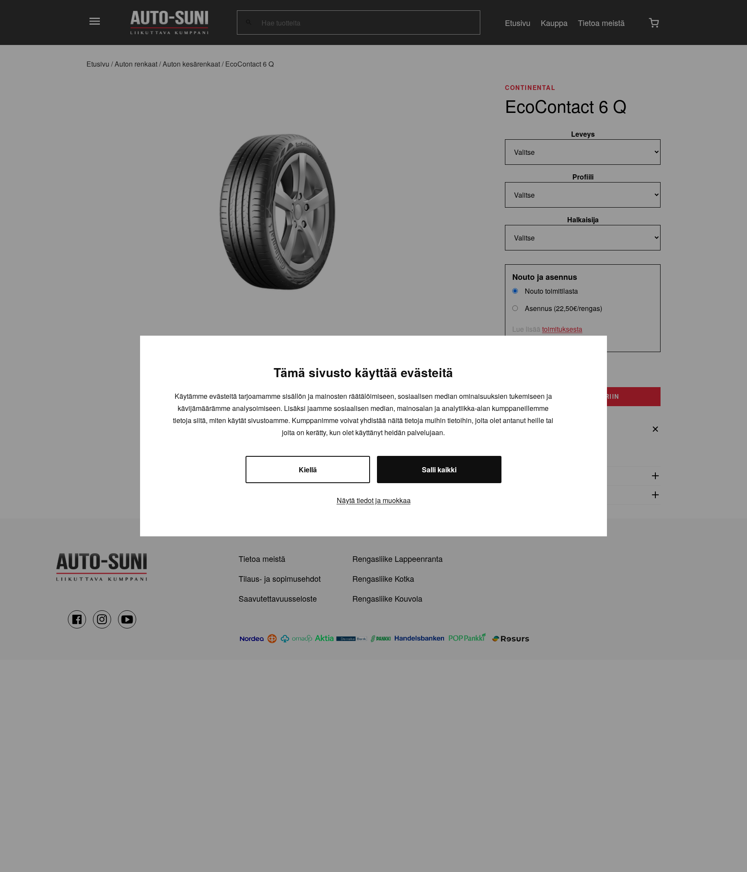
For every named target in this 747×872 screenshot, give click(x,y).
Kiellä (308, 469)
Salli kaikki (439, 469)
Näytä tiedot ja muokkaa (374, 500)
